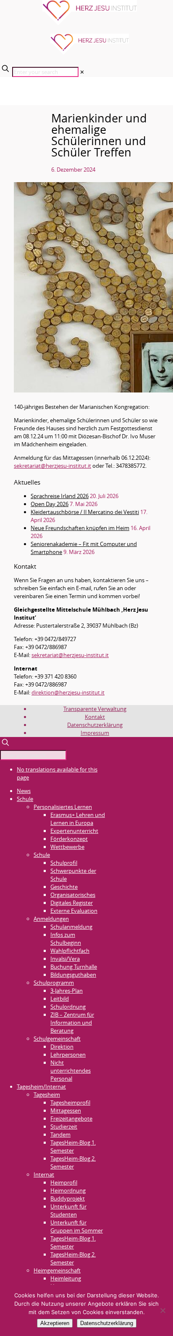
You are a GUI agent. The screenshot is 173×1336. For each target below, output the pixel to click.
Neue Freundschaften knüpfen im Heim (80, 528)
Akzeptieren (54, 1323)
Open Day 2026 (49, 504)
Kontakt (95, 717)
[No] (162, 1310)
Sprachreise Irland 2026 (60, 496)
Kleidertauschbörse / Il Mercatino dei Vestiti (85, 512)
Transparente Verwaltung (94, 709)
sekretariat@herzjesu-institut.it (52, 465)
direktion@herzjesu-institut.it (68, 692)
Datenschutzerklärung (95, 725)
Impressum (95, 733)
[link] (82, 72)
